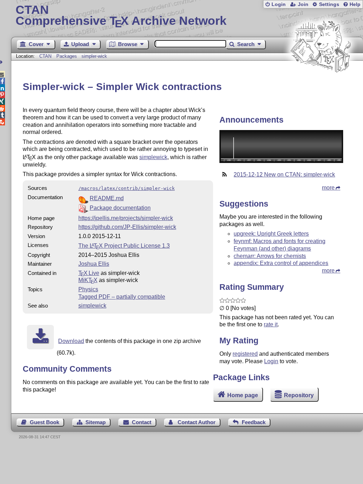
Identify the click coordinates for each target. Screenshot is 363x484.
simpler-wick (94, 56)
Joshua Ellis (93, 264)
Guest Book (44, 422)
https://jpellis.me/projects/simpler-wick (125, 218)
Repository (299, 395)
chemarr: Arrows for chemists (270, 256)
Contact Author (197, 422)
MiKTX (87, 280)
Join (303, 4)
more (328, 188)
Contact (141, 422)
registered (245, 354)
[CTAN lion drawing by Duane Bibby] (320, 86)
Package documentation (120, 208)
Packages (67, 56)
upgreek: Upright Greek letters (271, 234)
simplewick (153, 157)
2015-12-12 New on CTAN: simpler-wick (284, 174)
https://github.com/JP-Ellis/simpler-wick (127, 227)
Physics (88, 289)
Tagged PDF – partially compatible (121, 297)
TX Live (88, 273)
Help (355, 4)
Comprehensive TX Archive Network (121, 16)
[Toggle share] (2, 62)
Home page (242, 395)
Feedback (254, 422)
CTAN (45, 56)
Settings (329, 4)
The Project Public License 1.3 (124, 246)
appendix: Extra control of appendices (281, 263)
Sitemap (95, 422)
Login (279, 4)
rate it (271, 324)
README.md (107, 198)
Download (71, 341)
